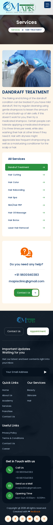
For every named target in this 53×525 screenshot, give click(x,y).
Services (15, 29)
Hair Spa (12, 197)
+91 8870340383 (24, 477)
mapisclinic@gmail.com (26, 281)
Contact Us (23, 292)
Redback (35, 511)
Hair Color (13, 182)
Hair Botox (13, 220)
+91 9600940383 (26, 275)
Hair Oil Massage (17, 212)
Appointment (38, 331)
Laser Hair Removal (18, 227)
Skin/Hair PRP (15, 205)
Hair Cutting (14, 174)
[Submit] (45, 372)
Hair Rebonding (16, 189)
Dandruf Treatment (18, 167)
